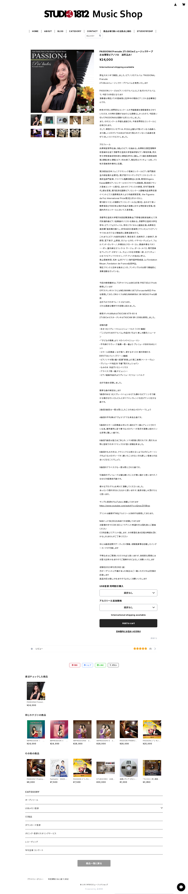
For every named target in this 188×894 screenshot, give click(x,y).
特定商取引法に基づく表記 (58, 879)
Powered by (91, 889)
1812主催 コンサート (34, 850)
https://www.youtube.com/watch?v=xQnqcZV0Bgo (125, 506)
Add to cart (128, 623)
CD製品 (28, 816)
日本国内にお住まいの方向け (128, 631)
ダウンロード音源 (32, 825)
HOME (35, 31)
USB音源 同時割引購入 (112, 586)
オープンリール (31, 800)
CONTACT (92, 31)
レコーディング (31, 842)
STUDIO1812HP (145, 31)
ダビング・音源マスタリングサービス (40, 833)
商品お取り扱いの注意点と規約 (117, 31)
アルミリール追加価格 (111, 600)
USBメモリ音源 (32, 808)
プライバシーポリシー (35, 879)
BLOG (60, 31)
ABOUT (48, 31)
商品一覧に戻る (94, 863)
